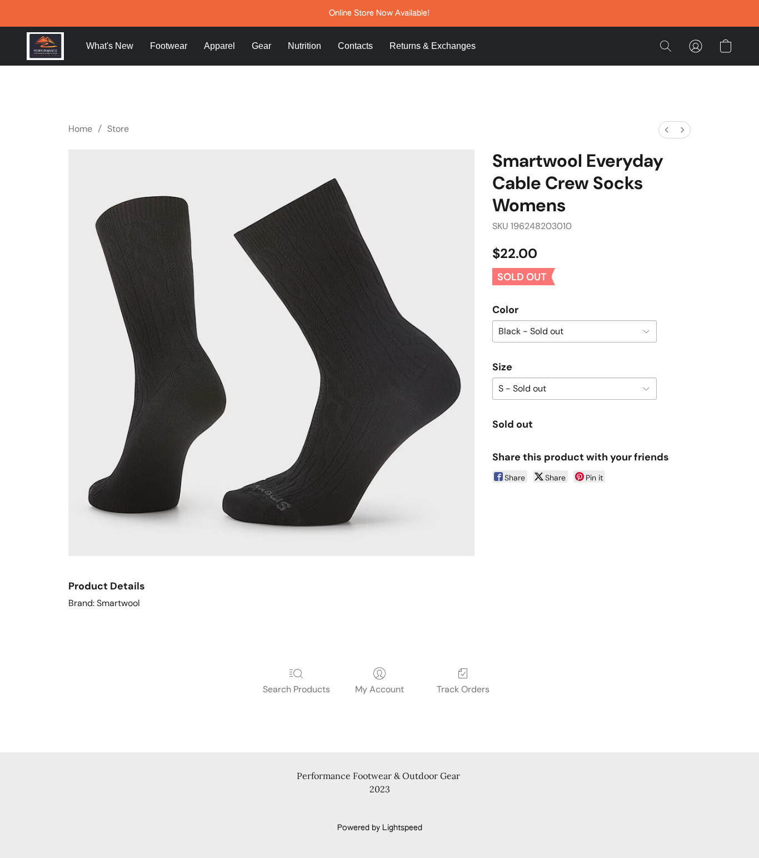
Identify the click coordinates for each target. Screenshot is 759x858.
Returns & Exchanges (433, 46)
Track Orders (463, 689)
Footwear (168, 46)
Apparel (219, 46)
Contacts (355, 46)
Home (80, 129)
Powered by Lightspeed (379, 828)
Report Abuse (380, 809)
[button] (45, 46)
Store (118, 129)
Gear (261, 46)
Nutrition (304, 46)
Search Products (296, 689)
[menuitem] (667, 130)
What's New (109, 46)
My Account (379, 689)
